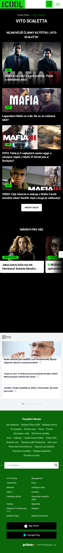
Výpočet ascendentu (44, 446)
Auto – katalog (14, 438)
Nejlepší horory (49, 424)
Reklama (10, 487)
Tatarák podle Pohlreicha (33, 442)
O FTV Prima (12, 478)
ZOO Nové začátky (41, 433)
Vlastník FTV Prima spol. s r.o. (17, 509)
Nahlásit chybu (13, 516)
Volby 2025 (51, 438)
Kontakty (35, 492)
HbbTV (9, 492)
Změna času (30, 429)
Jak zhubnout (12, 424)
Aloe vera (52, 442)
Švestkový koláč (32, 455)
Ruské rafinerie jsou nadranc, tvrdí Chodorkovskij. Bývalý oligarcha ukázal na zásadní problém (30, 361)
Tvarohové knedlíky (21, 451)
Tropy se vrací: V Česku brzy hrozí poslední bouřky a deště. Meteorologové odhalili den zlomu (31, 375)
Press (34, 483)
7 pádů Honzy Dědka (33, 438)
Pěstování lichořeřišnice (20, 446)
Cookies (10, 504)
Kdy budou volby (21, 433)
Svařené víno (12, 442)
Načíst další (31, 207)
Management (37, 478)
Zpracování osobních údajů (40, 497)
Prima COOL (23, 15)
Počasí (49, 429)
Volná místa (11, 483)
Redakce (35, 508)
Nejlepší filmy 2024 (30, 424)
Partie (41, 429)
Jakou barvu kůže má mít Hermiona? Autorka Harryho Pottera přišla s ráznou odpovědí (18, 267)
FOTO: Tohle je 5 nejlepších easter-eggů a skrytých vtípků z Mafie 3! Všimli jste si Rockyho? (26, 157)
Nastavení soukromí (40, 516)
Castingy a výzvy (38, 487)
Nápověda (36, 504)
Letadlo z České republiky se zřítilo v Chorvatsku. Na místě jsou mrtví (31, 389)
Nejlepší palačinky (42, 451)
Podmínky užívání (14, 496)
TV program (16, 429)
